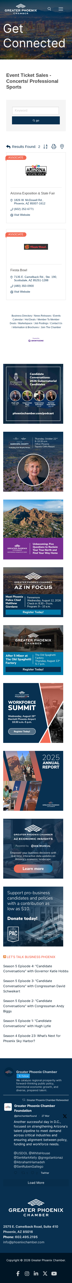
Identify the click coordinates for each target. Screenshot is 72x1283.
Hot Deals (30, 319)
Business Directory (22, 315)
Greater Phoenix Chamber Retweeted (47, 1100)
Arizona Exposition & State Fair (32, 193)
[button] (8, 147)
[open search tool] (49, 9)
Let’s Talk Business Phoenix (31, 957)
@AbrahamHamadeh (29, 1162)
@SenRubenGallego (28, 1166)
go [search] (37, 120)
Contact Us (56, 323)
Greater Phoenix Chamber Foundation (34, 1108)
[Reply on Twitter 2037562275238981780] (16, 1173)
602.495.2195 (26, 1237)
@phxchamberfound (25, 1115)
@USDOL (21, 1153)
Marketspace (25, 323)
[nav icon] (60, 9)
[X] (45, 1273)
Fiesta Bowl (18, 270)
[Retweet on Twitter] (23, 1099)
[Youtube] (54, 1273)
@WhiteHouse (39, 1153)
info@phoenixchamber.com (23, 1242)
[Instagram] (27, 1273)
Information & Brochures (26, 327)
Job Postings (41, 323)
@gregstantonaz (50, 1157)
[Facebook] (18, 1273)
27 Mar (45, 1115)
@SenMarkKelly (25, 1157)
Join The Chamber (51, 327)
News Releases (42, 315)
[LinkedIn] (36, 1273)
